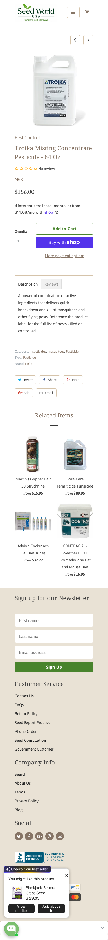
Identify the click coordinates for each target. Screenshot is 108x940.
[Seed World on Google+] (39, 836)
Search (20, 774)
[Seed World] (36, 16)
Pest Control (27, 137)
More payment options (64, 255)
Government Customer (34, 749)
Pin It (75, 380)
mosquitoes (56, 351)
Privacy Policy (27, 801)
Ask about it (51, 908)
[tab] (28, 284)
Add (26, 393)
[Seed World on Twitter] (19, 836)
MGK (19, 179)
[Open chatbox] (11, 929)
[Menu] (73, 12)
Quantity (21, 231)
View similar (21, 908)
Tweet (28, 380)
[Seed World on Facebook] (29, 836)
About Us (23, 783)
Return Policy (26, 713)
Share (52, 380)
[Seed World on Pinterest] (49, 836)
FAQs (19, 705)
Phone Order (25, 731)
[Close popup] (64, 873)
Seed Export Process (32, 722)
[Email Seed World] (60, 836)
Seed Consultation (30, 740)
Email (49, 393)
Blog (19, 810)
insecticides (38, 351)
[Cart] (87, 12)
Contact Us (24, 696)
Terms (20, 792)
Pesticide (72, 351)
